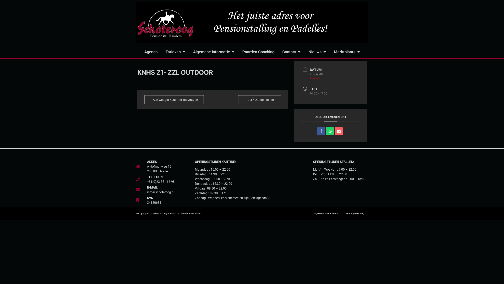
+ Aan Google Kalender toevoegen (174, 100)
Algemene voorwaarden (326, 213)
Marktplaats (344, 52)
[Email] (339, 131)
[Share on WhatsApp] (330, 131)
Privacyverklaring (355, 213)
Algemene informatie (211, 52)
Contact (289, 52)
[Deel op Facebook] (321, 131)
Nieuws (315, 52)
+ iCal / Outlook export (259, 100)
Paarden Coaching (258, 52)
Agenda (151, 52)
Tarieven (173, 52)
